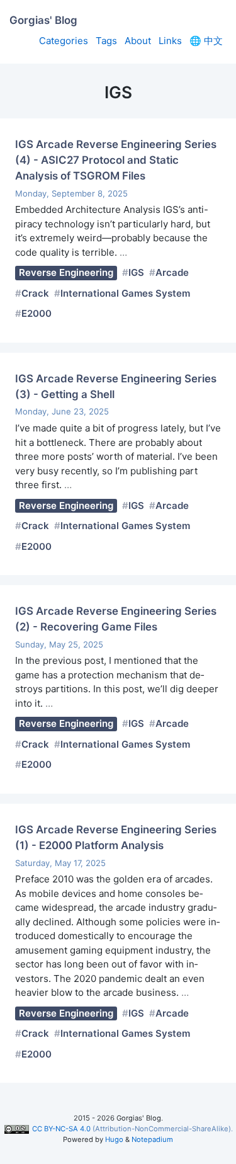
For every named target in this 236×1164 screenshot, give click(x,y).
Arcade (172, 272)
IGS (136, 272)
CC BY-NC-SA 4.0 (61, 1128)
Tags (106, 41)
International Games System (125, 293)
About (138, 41)
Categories (63, 41)
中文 (206, 41)
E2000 (36, 313)
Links (170, 41)
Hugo (114, 1139)
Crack (35, 293)
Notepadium (152, 1139)
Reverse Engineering (66, 272)
